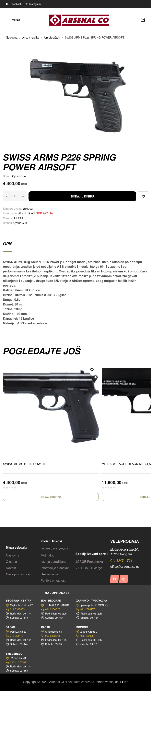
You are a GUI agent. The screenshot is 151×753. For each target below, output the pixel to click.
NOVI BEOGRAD (51, 600)
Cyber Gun (19, 176)
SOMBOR (82, 627)
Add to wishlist (143, 196)
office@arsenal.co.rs (124, 566)
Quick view (91, 378)
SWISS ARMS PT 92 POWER (24, 463)
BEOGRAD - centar (18, 600)
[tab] (7, 243)
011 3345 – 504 (121, 560)
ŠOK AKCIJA (44, 213)
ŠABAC (10, 627)
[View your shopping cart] (142, 20)
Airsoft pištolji (52, 37)
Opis (7, 243)
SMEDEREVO (14, 653)
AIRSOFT (20, 218)
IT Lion (123, 681)
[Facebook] (114, 579)
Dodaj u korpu (82, 196)
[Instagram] (123, 579)
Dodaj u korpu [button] (51, 497)
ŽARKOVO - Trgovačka (91, 600)
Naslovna (11, 37)
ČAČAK (45, 627)
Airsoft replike (30, 37)
